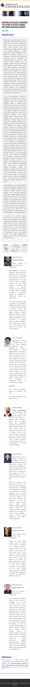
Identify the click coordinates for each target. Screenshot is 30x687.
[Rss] (15, 681)
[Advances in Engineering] (15, 5)
